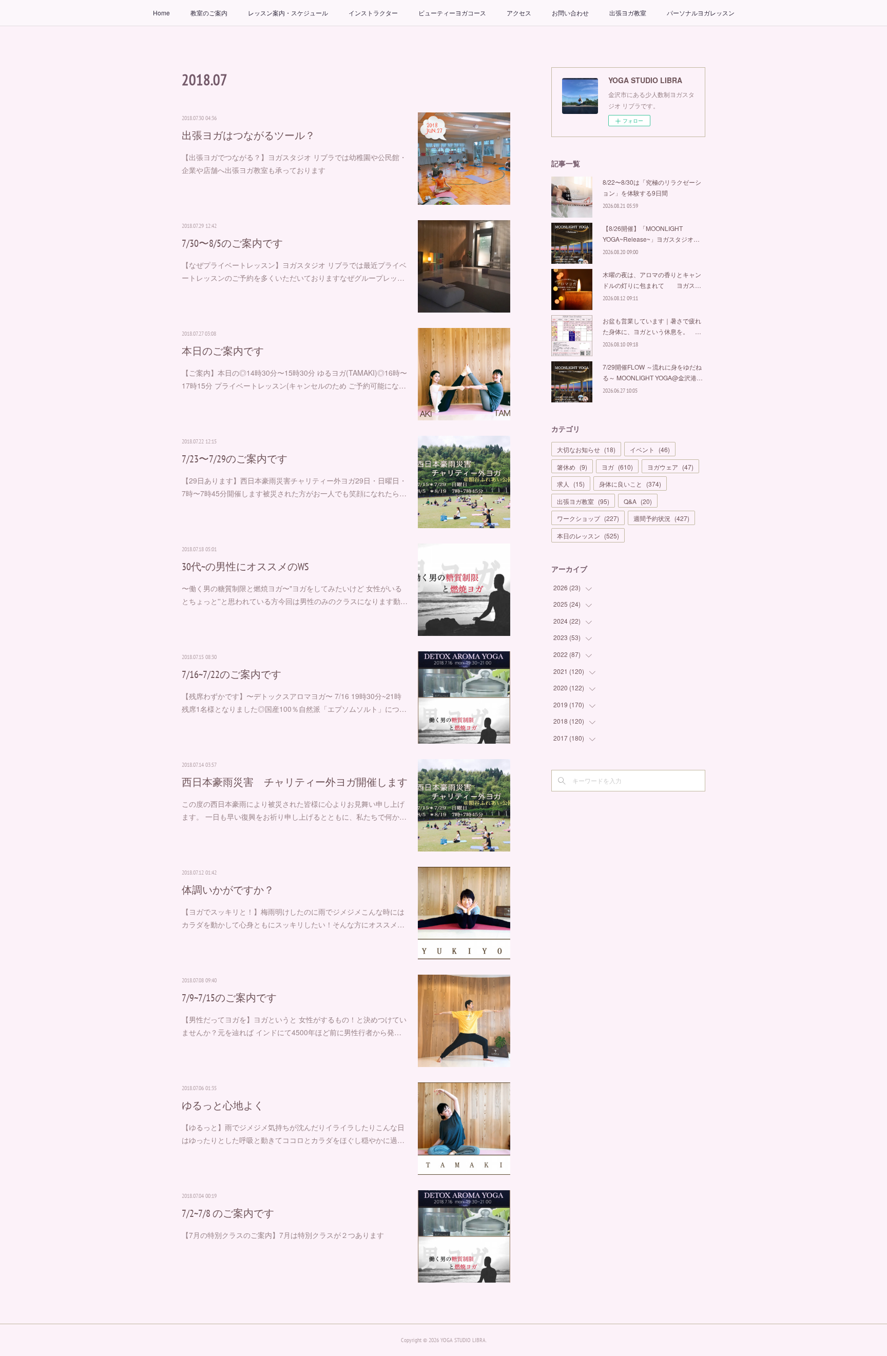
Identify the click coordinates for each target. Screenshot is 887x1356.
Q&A (638, 501)
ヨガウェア (670, 466)
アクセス (519, 12)
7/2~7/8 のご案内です (228, 1213)
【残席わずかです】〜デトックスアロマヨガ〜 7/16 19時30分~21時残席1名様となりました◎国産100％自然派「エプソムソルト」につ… (294, 702)
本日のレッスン (588, 535)
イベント (650, 449)
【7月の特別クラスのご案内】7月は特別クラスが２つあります (283, 1235)
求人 (571, 483)
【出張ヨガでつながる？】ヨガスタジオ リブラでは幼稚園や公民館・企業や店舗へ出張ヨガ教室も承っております (294, 163)
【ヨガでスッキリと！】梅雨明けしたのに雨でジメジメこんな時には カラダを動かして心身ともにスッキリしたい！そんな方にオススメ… (293, 917)
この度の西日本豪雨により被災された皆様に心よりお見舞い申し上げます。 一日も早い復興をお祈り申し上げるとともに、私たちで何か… (294, 810)
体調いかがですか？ (228, 890)
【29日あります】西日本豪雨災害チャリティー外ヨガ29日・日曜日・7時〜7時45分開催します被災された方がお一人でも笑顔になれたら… (294, 486)
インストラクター (373, 12)
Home (161, 12)
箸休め (572, 466)
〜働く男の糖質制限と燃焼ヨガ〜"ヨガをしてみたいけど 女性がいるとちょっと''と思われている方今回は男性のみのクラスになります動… (295, 594)
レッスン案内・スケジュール (288, 12)
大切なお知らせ (586, 449)
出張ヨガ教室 (627, 12)
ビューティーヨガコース (452, 12)
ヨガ (617, 466)
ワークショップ (588, 518)
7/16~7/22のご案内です (231, 674)
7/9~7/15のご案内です (229, 997)
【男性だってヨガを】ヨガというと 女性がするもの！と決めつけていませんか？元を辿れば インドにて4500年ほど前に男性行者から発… (294, 1025)
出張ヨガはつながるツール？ (248, 135)
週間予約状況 (661, 518)
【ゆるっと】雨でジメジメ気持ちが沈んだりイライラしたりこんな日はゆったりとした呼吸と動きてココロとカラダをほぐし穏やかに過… (293, 1133)
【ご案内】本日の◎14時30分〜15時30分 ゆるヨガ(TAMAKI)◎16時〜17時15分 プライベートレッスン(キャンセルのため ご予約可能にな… (294, 379)
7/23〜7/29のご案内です (234, 459)
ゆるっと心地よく (223, 1105)
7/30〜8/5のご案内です (232, 243)
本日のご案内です (223, 351)
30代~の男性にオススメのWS (245, 566)
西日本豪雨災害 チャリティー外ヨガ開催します (295, 782)
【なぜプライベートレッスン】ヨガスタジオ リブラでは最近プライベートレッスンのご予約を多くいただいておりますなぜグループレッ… (294, 271)
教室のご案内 (208, 12)
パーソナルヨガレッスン (701, 12)
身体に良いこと (630, 483)
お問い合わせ (570, 12)
